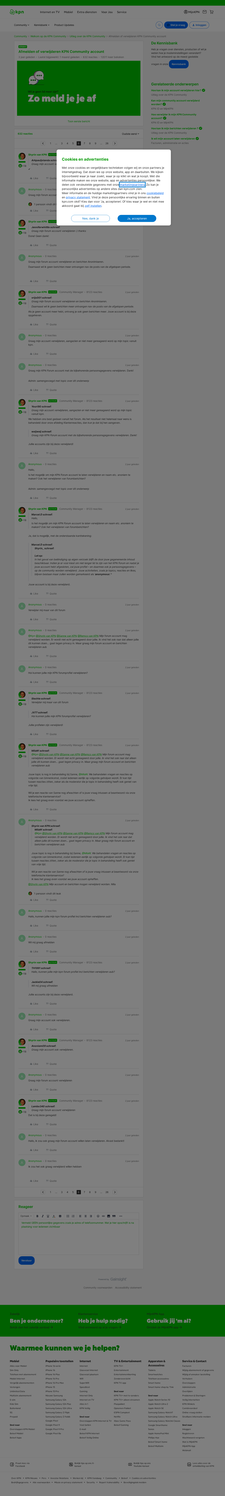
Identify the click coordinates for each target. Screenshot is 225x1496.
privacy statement (78, 197)
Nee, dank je (90, 218)
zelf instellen (93, 205)
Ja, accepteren (137, 218)
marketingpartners (132, 184)
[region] (114, 187)
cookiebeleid (155, 193)
